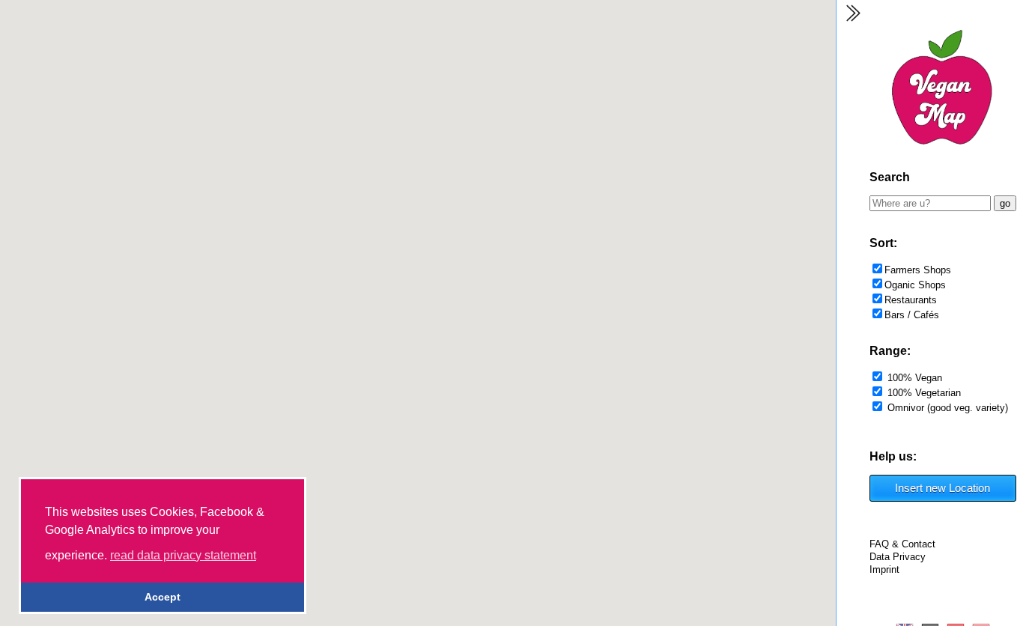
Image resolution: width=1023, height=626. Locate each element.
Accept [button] (162, 597)
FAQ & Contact (902, 544)
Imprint (884, 569)
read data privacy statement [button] (183, 555)
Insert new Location (942, 487)
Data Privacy (897, 556)
